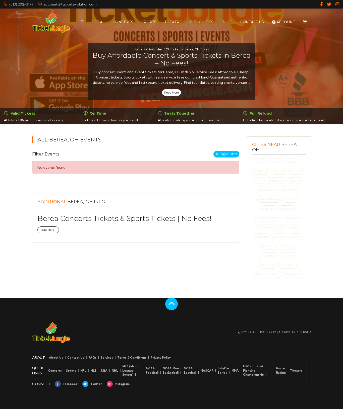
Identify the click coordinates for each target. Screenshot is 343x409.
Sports (71, 370)
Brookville (291, 218)
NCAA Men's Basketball (172, 370)
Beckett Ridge (269, 199)
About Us (56, 357)
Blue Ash (287, 208)
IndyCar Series (223, 370)
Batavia (295, 180)
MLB (93, 370)
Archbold (260, 171)
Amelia (291, 161)
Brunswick (267, 227)
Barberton (276, 180)
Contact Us (75, 357)
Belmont (268, 208)
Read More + (48, 229)
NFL (83, 370)
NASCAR (207, 370)
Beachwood (266, 190)
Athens (296, 171)
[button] (82, 22)
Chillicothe (287, 246)
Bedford (290, 199)
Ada (262, 161)
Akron (276, 161)
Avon (258, 180)
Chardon (267, 246)
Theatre (296, 370)
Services (107, 357)
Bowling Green (268, 218)
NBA (104, 370)
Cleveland (268, 265)
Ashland (279, 171)
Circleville (288, 255)
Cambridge (288, 227)
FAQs (92, 357)
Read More (171, 92)
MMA (235, 370)
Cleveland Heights (267, 274)
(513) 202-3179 (21, 4)
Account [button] (285, 22)
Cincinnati (268, 255)
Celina (295, 236)
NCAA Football (152, 370)
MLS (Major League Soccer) (130, 371)
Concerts (55, 370)
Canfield (262, 236)
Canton (279, 236)
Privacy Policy (161, 357)
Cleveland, (293, 274)
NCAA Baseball (190, 370)
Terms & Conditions (131, 357)
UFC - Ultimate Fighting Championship (254, 371)
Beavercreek (289, 190)
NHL (115, 370)
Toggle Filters (227, 154)
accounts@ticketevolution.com (70, 4)
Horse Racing (281, 370)
